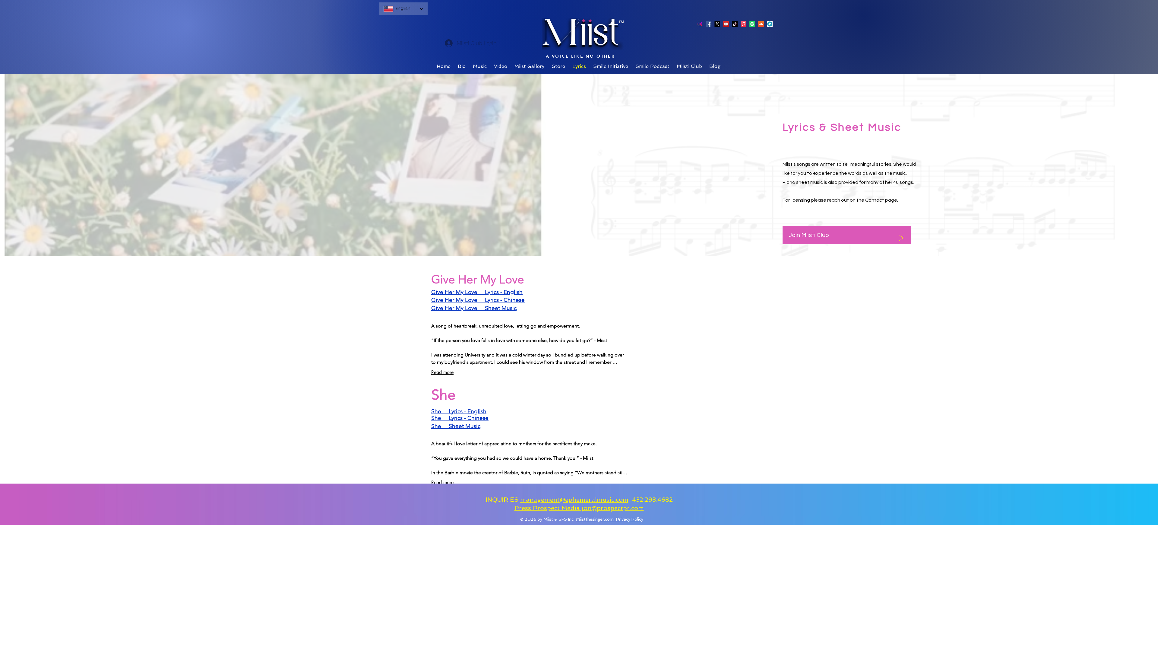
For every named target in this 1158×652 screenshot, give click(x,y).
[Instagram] (700, 24)
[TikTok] (735, 24)
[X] (717, 24)
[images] (770, 24)
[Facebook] (708, 24)
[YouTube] (726, 24)
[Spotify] (752, 24)
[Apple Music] (743, 24)
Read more (442, 372)
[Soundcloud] (761, 24)
